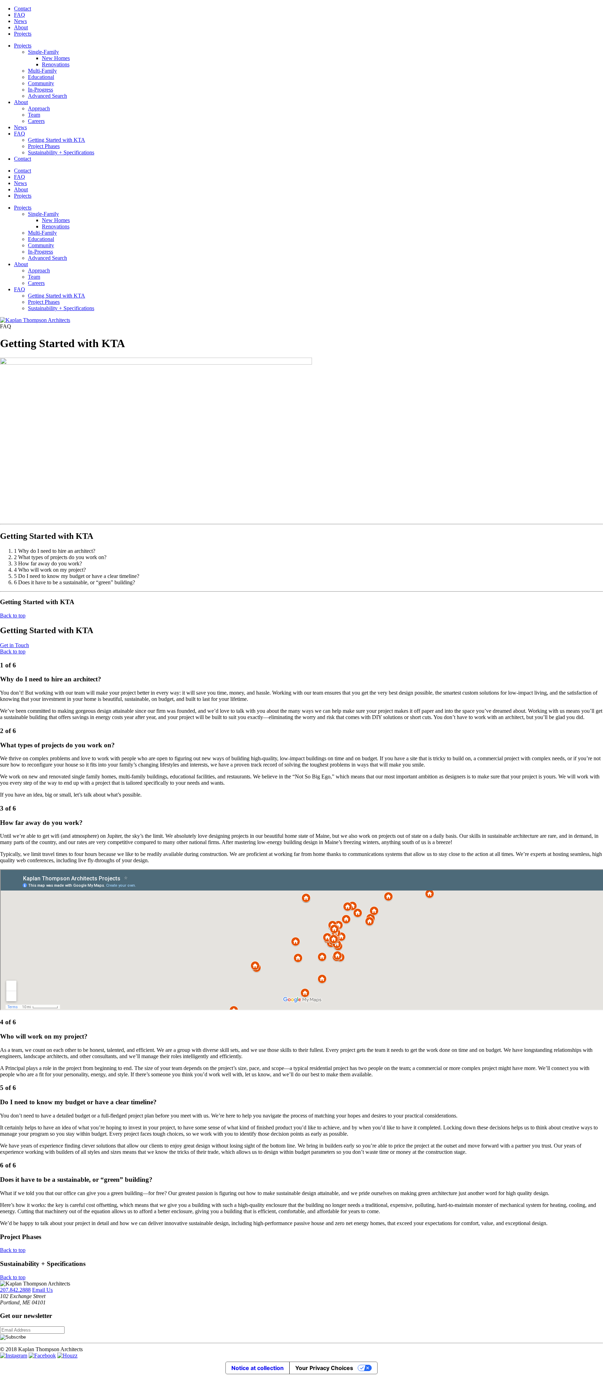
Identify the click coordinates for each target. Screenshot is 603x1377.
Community (41, 83)
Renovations (55, 64)
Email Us (42, 1290)
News (20, 21)
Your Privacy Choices (324, 1367)
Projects (22, 34)
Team (34, 115)
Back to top (12, 615)
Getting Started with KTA (56, 140)
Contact (22, 9)
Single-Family (43, 52)
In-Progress (40, 90)
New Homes (56, 58)
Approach (39, 108)
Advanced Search (47, 96)
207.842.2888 (15, 1290)
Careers (36, 121)
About (21, 27)
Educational (41, 77)
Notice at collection (257, 1367)
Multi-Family (42, 71)
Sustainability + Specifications (61, 152)
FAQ (19, 15)
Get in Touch (14, 645)
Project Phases (44, 146)
